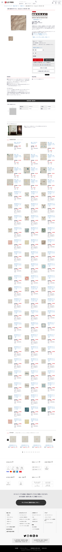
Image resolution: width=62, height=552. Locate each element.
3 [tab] (26, 452)
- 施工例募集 (34, 526)
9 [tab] (37, 452)
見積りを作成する (49, 60)
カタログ (59, 1)
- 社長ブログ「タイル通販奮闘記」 (50, 520)
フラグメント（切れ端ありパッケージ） (40, 33)
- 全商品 (8, 515)
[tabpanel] (18, 22)
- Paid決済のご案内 (22, 521)
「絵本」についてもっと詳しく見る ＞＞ (41, 37)
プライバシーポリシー (24, 548)
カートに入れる (39, 60)
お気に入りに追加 (43, 67)
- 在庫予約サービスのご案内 (24, 523)
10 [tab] (39, 452)
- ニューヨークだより (49, 522)
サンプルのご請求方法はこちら (31, 502)
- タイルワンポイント (49, 515)
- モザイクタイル (9, 517)
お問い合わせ (55, 1)
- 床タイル (8, 523)
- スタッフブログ (48, 517)
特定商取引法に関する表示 (35, 548)
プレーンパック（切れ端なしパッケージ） (40, 34)
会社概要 (16, 548)
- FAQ (33, 517)
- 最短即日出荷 (34, 521)
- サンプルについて (22, 515)
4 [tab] (28, 452)
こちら (44, 64)
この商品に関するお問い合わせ (43, 71)
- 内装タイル (8, 519)
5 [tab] (30, 452)
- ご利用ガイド (34, 519)
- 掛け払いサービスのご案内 (24, 519)
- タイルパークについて (36, 515)
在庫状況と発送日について (37, 47)
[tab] (10, 38)
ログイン (44, 62)
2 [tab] (24, 452)
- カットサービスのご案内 (24, 525)
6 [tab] (32, 452)
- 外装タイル (8, 521)
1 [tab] (22, 452)
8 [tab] (35, 452)
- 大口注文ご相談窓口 (23, 517)
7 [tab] (33, 452)
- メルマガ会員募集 (35, 529)
